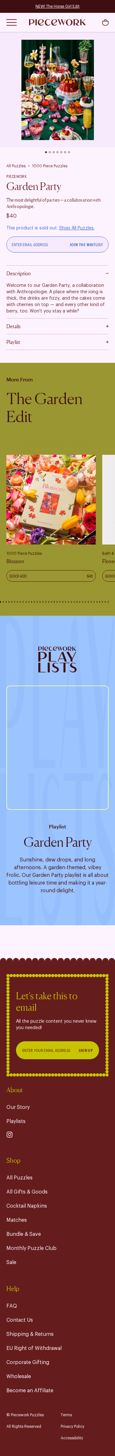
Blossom (15, 561)
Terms (66, 1415)
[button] (105, 22)
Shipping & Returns (30, 1334)
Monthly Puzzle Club (31, 1248)
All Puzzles (16, 166)
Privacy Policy (72, 1426)
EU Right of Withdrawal (34, 1348)
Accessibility (72, 1438)
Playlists (16, 1121)
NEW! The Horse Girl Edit (57, 6)
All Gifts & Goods (27, 1191)
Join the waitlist (86, 244)
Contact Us (19, 1320)
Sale (11, 1262)
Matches (16, 1220)
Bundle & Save (23, 1234)
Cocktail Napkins (26, 1206)
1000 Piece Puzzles (49, 166)
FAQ (11, 1306)
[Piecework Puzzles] (57, 22)
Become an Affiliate (29, 1390)
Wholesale (18, 1376)
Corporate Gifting (27, 1362)
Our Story (18, 1107)
